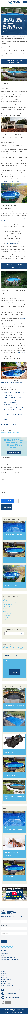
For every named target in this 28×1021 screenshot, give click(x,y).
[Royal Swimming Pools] (14, 2)
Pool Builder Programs (7, 985)
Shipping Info (4, 977)
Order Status (4, 975)
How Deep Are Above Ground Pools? (13, 395)
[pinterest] (7, 425)
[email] (16, 425)
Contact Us (4, 971)
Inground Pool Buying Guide (8, 957)
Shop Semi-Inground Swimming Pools (14, 266)
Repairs (6, 619)
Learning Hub (4, 953)
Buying (17, 432)
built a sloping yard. (13, 243)
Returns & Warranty (6, 979)
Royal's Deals (4, 963)
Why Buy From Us (5, 983)
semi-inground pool (9, 240)
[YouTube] (11, 947)
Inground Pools (8, 599)
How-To (6, 606)
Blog (2, 955)
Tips (5, 601)
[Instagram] (8, 947)
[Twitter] (5, 947)
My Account (4, 973)
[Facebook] (2, 947)
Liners (6, 617)
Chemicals (7, 613)
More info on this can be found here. (10, 181)
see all (5, 622)
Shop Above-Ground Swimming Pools (14, 61)
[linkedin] (14, 425)
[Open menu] (2, 2)
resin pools (22, 318)
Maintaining (7, 604)
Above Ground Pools (6, 432)
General (14, 432)
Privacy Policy (8, 1012)
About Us (3, 981)
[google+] (10, 425)
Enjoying (6, 615)
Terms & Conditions (18, 1012)
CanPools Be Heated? (13, 414)
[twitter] (5, 425)
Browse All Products (7, 961)
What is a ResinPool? (13, 416)
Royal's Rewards (5, 965)
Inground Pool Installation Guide (10, 959)
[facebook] (2, 425)
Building (6, 612)
